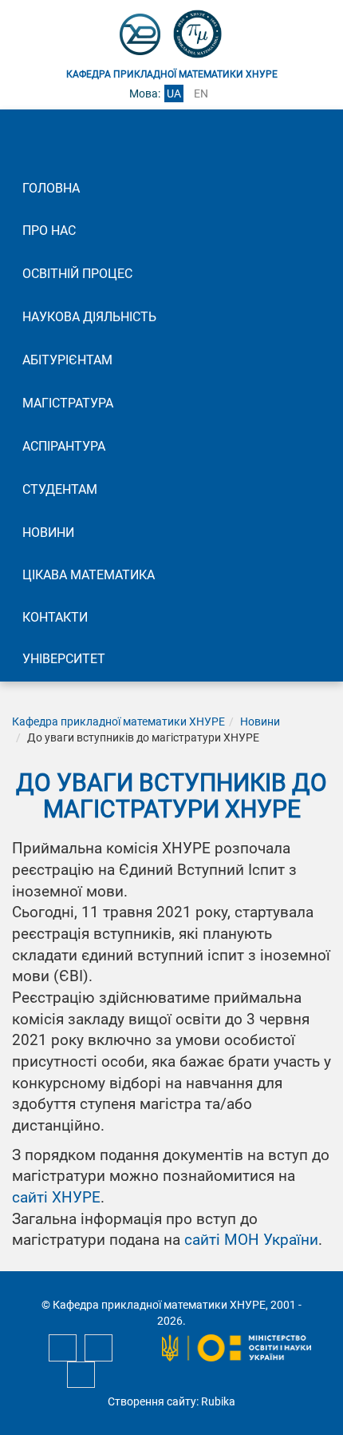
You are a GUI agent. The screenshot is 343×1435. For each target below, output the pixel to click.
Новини (48, 532)
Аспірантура (63, 446)
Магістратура (67, 403)
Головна (51, 188)
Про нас (49, 230)
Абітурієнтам (67, 360)
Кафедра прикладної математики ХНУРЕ (118, 721)
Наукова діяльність (89, 316)
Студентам (59, 489)
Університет (63, 658)
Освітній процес (77, 273)
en (201, 93)
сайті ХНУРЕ (56, 1197)
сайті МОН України (251, 1240)
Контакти (55, 617)
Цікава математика (88, 574)
